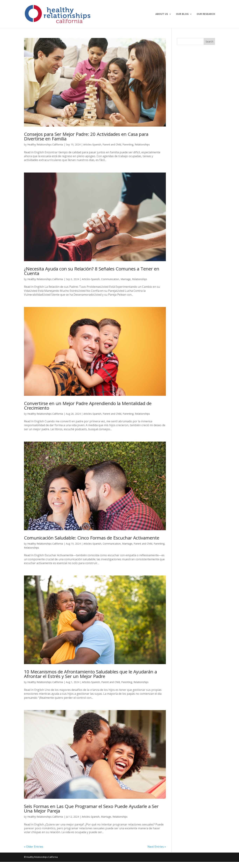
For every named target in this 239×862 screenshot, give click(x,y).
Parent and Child (112, 144)
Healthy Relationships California (45, 144)
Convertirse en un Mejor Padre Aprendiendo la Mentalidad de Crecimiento (88, 405)
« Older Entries (33, 847)
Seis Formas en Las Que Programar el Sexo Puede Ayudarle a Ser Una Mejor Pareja (91, 808)
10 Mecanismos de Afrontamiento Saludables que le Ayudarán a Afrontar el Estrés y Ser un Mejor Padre (90, 673)
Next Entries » (156, 847)
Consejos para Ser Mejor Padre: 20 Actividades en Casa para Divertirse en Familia (86, 136)
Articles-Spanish (92, 144)
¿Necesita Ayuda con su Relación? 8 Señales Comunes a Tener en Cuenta (91, 271)
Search (209, 41)
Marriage (126, 279)
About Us (161, 14)
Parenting (127, 144)
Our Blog (182, 14)
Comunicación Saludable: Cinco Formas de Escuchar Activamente (91, 538)
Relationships (142, 144)
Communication (110, 279)
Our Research (206, 14)
